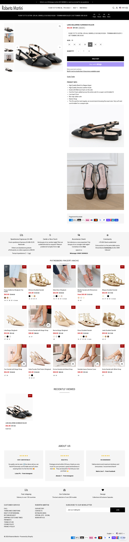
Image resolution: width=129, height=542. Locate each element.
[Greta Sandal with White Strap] (113, 355)
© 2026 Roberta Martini (11, 536)
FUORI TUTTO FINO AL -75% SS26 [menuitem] (59, 8)
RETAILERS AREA (40, 513)
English (109, 533)
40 (95, 44)
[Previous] (36, 2)
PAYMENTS (7, 520)
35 (69, 44)
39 (90, 44)
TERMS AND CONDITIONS (12, 511)
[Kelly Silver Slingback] (64, 276)
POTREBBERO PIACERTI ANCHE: (64, 260)
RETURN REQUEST (10, 515)
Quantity (70, 51)
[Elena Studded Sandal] (89, 316)
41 (100, 44)
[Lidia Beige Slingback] (15, 316)
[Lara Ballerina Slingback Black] (19, 407)
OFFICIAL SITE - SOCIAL (42, 515)
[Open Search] (113, 8)
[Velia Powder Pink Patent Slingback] (40, 355)
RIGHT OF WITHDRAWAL (11, 513)
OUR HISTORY (39, 508)
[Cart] (127, 8)
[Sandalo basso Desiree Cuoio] (89, 355)
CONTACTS (38, 511)
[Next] (93, 2)
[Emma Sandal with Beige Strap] (40, 316)
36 (74, 44)
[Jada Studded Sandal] (113, 316)
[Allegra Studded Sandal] (113, 276)
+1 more (89, 339)
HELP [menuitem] (74, 8)
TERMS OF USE (9, 522)
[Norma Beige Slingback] (64, 316)
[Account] (117, 8)
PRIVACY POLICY (9, 526)
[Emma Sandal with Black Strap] (64, 355)
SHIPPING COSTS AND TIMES (13, 517)
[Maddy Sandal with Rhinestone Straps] (89, 276)
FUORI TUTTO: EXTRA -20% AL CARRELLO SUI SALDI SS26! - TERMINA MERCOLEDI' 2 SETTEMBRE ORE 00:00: (95, 34)
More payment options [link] (74, 69)
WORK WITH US (40, 517)
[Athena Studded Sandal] (40, 276)
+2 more (15, 300)
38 (85, 44)
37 (79, 44)
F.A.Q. (5, 508)
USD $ (124, 8)
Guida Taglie (71, 76)
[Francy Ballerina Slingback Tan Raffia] (15, 276)
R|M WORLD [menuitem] (83, 8)
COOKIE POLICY (9, 524)
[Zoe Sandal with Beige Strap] (15, 355)
